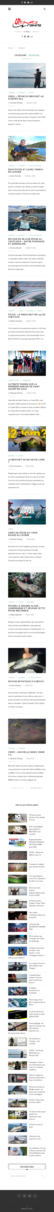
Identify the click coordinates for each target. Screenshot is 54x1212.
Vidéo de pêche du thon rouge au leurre (22, 534)
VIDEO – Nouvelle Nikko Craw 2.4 (36, 853)
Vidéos (31, 92)
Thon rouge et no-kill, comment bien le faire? (37, 1002)
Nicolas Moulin (15, 248)
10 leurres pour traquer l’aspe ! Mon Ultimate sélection (37, 903)
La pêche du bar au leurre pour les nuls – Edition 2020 (37, 1014)
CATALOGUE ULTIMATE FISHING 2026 (37, 926)
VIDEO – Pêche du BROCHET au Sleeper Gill (36, 1052)
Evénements (26, 380)
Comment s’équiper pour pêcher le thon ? (37, 866)
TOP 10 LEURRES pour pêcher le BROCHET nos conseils (36, 830)
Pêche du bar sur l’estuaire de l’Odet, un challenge (36, 938)
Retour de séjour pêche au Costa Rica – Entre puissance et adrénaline (26, 241)
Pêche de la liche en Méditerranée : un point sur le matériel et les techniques (37, 1090)
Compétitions (13, 380)
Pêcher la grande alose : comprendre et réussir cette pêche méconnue (26, 608)
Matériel (22, 92)
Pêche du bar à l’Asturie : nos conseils (34, 1041)
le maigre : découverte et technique (34, 990)
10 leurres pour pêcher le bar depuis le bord (37, 817)
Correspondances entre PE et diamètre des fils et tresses (37, 878)
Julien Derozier (15, 176)
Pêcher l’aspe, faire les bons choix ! (36, 1101)
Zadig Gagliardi (16, 614)
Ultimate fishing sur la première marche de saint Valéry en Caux (24, 386)
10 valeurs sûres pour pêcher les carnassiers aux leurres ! (37, 1115)
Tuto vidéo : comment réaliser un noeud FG (37, 915)
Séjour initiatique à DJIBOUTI (26, 681)
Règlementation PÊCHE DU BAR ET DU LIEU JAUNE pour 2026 (36, 843)
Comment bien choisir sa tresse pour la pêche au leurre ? (35, 979)
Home (10, 48)
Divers (21, 311)
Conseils (11, 92)
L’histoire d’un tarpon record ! (35, 1137)
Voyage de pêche (35, 166)
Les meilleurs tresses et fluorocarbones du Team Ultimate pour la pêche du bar (37, 1152)
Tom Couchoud (15, 466)
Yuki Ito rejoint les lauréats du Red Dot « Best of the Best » (37, 1077)
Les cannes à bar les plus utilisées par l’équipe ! (37, 965)
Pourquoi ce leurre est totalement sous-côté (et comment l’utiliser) (37, 1066)
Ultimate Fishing (16, 103)
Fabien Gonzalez (16, 321)
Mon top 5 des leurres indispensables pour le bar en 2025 (37, 891)
